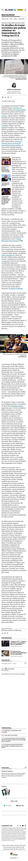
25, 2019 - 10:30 (16, 91)
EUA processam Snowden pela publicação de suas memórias (18, 653)
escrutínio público (19, 110)
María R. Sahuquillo (14, 89)
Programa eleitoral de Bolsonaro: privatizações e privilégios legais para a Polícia (12, 746)
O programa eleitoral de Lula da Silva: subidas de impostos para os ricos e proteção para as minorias (14, 740)
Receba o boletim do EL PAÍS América (12, 630)
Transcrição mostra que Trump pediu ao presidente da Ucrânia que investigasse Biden (6, 200)
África (11, 18)
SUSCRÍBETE (20, 9)
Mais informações (5, 670)
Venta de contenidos (10, 845)
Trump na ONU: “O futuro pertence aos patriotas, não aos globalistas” (18, 643)
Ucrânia (4, 116)
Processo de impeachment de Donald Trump (13, 23)
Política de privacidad (7, 847)
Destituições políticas (6, 663)
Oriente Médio (21, 18)
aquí (24, 674)
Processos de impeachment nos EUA (5, 184)
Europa (15, 18)
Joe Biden (5, 126)
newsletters (5, 767)
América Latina (5, 18)
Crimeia (5, 261)
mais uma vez (17, 108)
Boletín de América (7, 771)
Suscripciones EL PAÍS (19, 847)
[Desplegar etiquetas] (25, 663)
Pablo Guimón (13, 646)
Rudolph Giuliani (17, 406)
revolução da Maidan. (15, 288)
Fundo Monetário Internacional (11, 240)
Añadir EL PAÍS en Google (9, 101)
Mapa (14, 847)
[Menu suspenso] (3, 10)
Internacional (8, 15)
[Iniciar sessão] (25, 10)
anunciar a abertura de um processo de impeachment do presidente (12, 143)
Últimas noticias (6, 727)
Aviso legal (17, 845)
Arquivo (4, 786)
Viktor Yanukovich (8, 255)
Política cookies (22, 845)
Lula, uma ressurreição (11, 735)
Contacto (4, 845)
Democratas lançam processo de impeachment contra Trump (6, 169)
